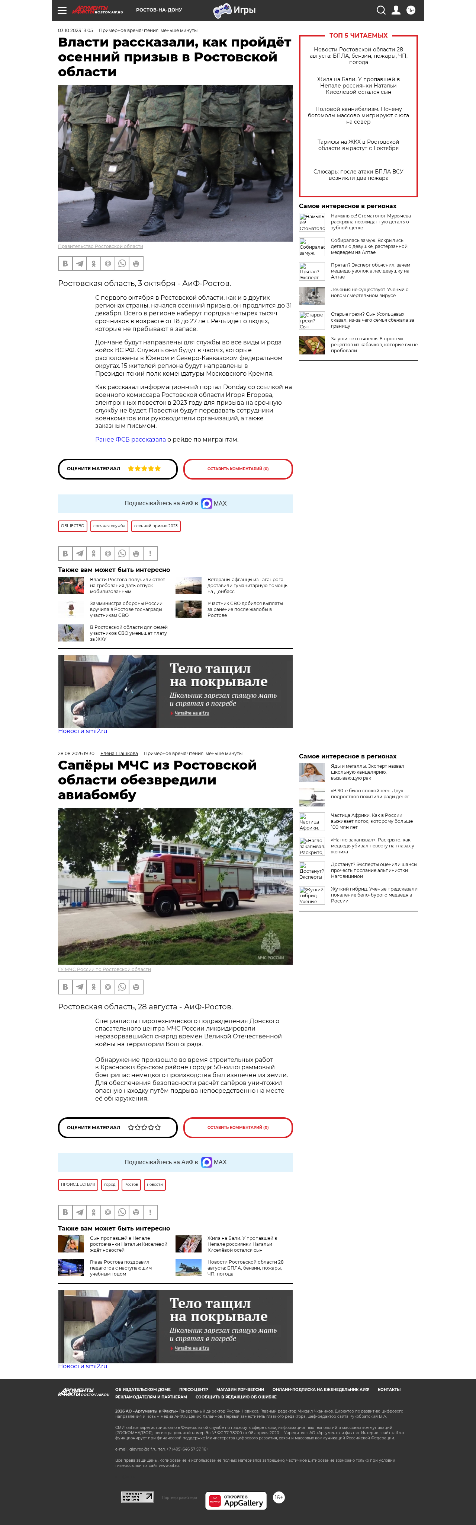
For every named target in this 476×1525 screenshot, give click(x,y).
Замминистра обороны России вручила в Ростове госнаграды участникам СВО (126, 609)
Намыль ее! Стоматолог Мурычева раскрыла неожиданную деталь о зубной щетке (371, 221)
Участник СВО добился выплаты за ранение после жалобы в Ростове (245, 609)
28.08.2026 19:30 (76, 753)
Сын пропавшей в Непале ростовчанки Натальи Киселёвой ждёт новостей (128, 1244)
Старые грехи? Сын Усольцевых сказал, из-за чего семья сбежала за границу (372, 320)
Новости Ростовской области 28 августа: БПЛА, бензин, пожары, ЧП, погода (359, 56)
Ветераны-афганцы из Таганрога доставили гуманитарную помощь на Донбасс (247, 585)
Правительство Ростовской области (100, 246)
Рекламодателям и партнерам (151, 1397)
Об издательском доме (143, 1389)
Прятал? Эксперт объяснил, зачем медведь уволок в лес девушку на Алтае (370, 271)
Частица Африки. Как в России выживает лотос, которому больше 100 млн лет (372, 821)
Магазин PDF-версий (240, 1389)
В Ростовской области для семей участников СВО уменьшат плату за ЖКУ (129, 633)
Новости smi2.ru (82, 731)
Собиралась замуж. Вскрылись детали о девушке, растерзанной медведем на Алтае (369, 246)
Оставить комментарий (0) (238, 469)
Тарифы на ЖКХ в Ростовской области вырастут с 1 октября (358, 145)
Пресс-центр (193, 1389)
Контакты (389, 1389)
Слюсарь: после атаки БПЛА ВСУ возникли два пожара (358, 175)
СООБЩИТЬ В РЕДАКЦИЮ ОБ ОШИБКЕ (236, 1397)
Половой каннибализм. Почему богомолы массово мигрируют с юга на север (358, 115)
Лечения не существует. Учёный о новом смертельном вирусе (370, 292)
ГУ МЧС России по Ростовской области (104, 969)
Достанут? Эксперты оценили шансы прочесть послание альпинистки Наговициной (374, 870)
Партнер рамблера (179, 1497)
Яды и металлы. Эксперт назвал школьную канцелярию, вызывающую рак (367, 772)
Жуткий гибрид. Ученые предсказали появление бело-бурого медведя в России (374, 895)
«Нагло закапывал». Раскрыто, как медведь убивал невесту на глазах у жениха (372, 845)
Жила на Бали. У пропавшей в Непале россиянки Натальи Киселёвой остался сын (358, 85)
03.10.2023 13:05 (75, 30)
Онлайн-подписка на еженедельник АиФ (321, 1389)
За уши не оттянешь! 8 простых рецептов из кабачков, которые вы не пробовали (374, 344)
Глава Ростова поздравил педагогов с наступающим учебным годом (121, 1268)
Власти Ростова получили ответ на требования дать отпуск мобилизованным (127, 585)
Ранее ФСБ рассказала (130, 439)
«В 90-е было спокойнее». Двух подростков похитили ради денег (370, 793)
